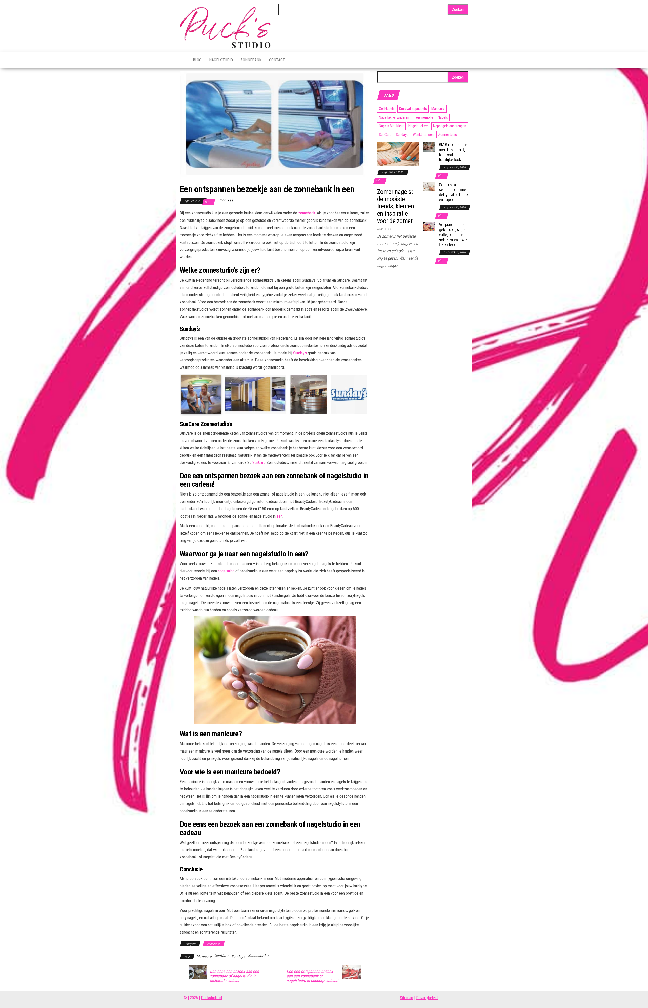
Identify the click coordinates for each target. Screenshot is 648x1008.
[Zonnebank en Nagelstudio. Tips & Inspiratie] (182, 60)
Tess (230, 201)
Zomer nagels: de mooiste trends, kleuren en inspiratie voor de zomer (395, 206)
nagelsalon (226, 571)
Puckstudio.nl (211, 997)
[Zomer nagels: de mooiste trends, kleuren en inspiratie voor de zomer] (398, 153)
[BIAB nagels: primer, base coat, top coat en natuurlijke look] (429, 146)
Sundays (238, 956)
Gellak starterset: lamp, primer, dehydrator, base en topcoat (453, 192)
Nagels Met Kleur (391, 126)
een (279, 516)
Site (403, 997)
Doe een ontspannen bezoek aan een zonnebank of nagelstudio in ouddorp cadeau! (312, 976)
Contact (277, 60)
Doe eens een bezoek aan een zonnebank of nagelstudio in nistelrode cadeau (234, 976)
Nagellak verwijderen (394, 117)
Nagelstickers (418, 126)
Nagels (443, 117)
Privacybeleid (427, 997)
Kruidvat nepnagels (413, 108)
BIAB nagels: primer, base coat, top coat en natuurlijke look (453, 152)
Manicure (204, 956)
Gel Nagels (387, 108)
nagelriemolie (423, 117)
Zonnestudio (258, 955)
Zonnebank (250, 60)
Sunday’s (300, 353)
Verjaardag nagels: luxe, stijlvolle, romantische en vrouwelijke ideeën (453, 234)
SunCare (259, 462)
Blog (197, 60)
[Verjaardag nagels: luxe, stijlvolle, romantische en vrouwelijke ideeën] (429, 226)
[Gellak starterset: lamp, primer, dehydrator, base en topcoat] (429, 186)
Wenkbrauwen (423, 134)
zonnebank (306, 213)
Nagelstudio (221, 60)
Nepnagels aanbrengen (449, 126)
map (409, 997)
